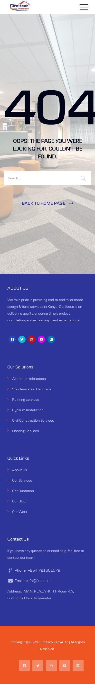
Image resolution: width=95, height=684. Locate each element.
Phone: (37, 570)
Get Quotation (23, 491)
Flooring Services (25, 431)
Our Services (22, 480)
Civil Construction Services (33, 420)
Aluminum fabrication (29, 378)
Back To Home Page (44, 203)
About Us (19, 470)
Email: (32, 581)
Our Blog (19, 501)
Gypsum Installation (27, 410)
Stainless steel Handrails (31, 389)
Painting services (25, 399)
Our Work (19, 511)
